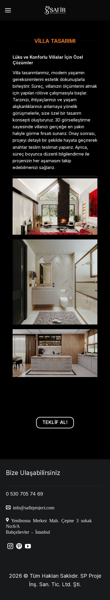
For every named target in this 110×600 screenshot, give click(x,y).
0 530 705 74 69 (24, 494)
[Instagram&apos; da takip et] (10, 546)
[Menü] (7, 10)
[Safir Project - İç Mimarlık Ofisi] (55, 10)
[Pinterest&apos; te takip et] (19, 546)
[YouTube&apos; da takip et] (28, 546)
